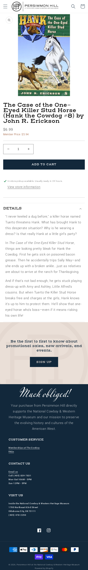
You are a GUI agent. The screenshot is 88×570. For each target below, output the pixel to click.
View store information (23, 187)
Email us (13, 472)
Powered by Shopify (44, 568)
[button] (5, 6)
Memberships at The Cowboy (24, 448)
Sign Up (44, 362)
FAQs (11, 451)
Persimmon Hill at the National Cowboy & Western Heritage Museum (48, 565)
